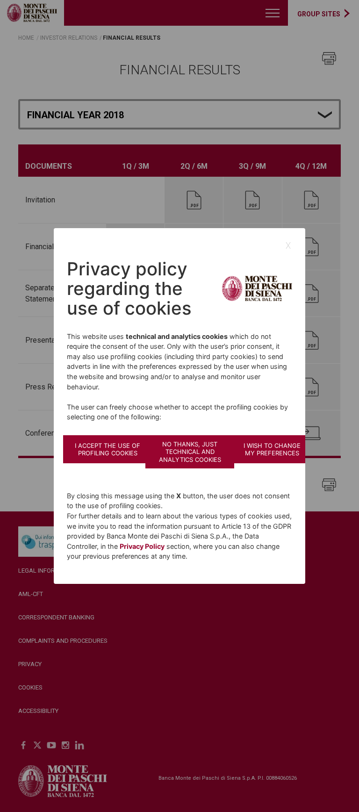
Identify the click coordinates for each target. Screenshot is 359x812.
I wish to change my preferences (272, 449)
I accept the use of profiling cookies (107, 449)
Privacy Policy (142, 546)
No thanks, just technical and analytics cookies (190, 451)
